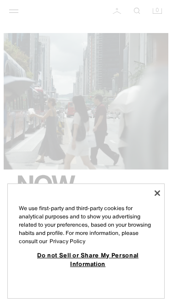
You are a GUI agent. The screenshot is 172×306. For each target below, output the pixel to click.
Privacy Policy (67, 241)
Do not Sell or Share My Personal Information (88, 259)
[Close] (157, 193)
